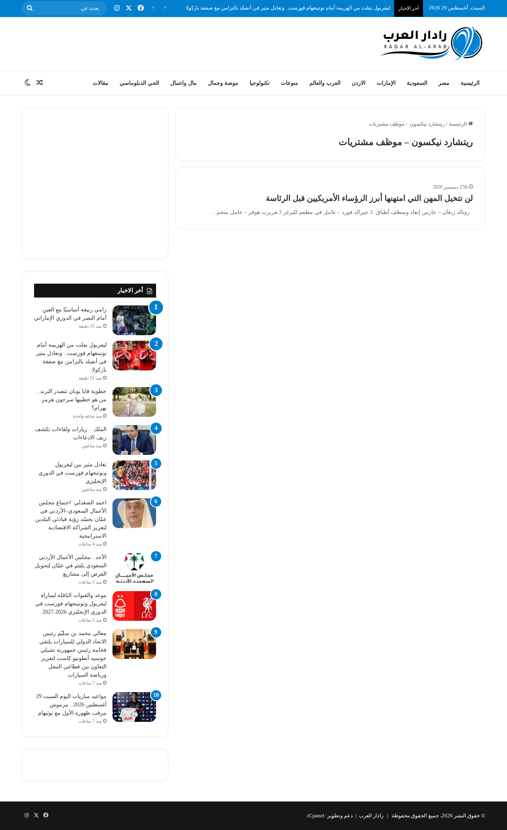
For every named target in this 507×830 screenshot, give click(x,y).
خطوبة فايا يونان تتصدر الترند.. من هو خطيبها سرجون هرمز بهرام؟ (72, 399)
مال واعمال (183, 83)
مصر (444, 83)
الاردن (359, 83)
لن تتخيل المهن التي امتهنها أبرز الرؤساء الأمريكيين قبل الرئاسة (369, 198)
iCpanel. (315, 816)
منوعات (289, 83)
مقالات (101, 83)
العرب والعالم (325, 83)
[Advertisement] (174, 43)
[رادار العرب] (431, 43)
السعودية (417, 83)
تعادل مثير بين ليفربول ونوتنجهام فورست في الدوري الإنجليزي (72, 473)
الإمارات (386, 83)
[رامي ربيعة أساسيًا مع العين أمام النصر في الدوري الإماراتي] (134, 320)
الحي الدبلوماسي (139, 83)
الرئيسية (470, 83)
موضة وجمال (223, 83)
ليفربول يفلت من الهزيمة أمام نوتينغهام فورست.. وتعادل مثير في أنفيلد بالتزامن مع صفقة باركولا (288, 8)
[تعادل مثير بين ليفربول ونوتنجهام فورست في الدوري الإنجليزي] (134, 475)
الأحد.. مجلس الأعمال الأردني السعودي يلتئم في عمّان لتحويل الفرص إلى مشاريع (71, 565)
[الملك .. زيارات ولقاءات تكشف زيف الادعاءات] (134, 440)
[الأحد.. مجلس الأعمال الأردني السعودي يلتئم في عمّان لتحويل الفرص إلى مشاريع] (134, 568)
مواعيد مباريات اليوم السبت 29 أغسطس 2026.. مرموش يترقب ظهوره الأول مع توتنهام (71, 704)
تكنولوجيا (260, 83)
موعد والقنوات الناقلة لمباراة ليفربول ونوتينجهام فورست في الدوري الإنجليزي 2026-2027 (71, 603)
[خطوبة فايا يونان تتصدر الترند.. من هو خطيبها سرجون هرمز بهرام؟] (134, 402)
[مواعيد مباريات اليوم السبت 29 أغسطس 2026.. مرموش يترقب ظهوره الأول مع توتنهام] (134, 707)
